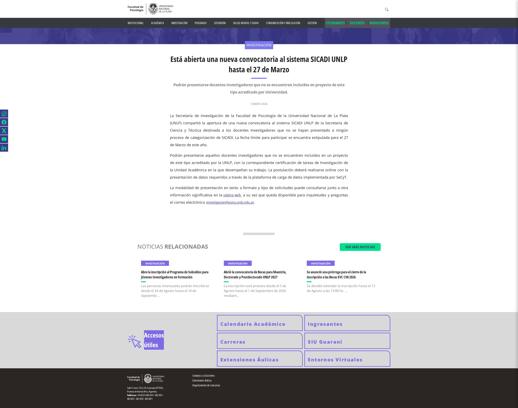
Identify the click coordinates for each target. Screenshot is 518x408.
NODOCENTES (379, 22)
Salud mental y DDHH (246, 23)
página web (232, 195)
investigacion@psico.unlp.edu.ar (230, 202)
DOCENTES (357, 22)
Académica (157, 23)
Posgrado (201, 23)
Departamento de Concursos (206, 385)
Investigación (179, 23)
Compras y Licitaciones (203, 375)
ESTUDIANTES (335, 22)
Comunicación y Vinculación (283, 23)
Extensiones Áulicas (202, 380)
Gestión (312, 23)
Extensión (220, 23)
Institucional (136, 23)
